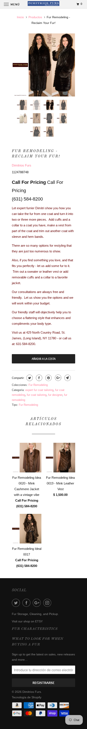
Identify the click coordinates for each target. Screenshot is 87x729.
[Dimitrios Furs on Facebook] (27, 603)
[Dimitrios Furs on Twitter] (17, 603)
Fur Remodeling (38, 385)
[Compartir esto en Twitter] (29, 378)
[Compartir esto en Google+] (57, 378)
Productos (35, 17)
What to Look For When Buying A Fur (37, 641)
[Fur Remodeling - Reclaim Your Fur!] (43, 65)
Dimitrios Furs (21, 165)
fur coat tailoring (36, 394)
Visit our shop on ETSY (27, 621)
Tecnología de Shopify (26, 697)
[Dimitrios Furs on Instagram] (48, 603)
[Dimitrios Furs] (43, 4)
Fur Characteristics (35, 629)
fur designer (55, 394)
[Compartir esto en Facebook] (38, 378)
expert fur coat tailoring (39, 390)
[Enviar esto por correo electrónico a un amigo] (67, 378)
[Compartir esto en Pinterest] (48, 378)
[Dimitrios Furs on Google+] (37, 603)
